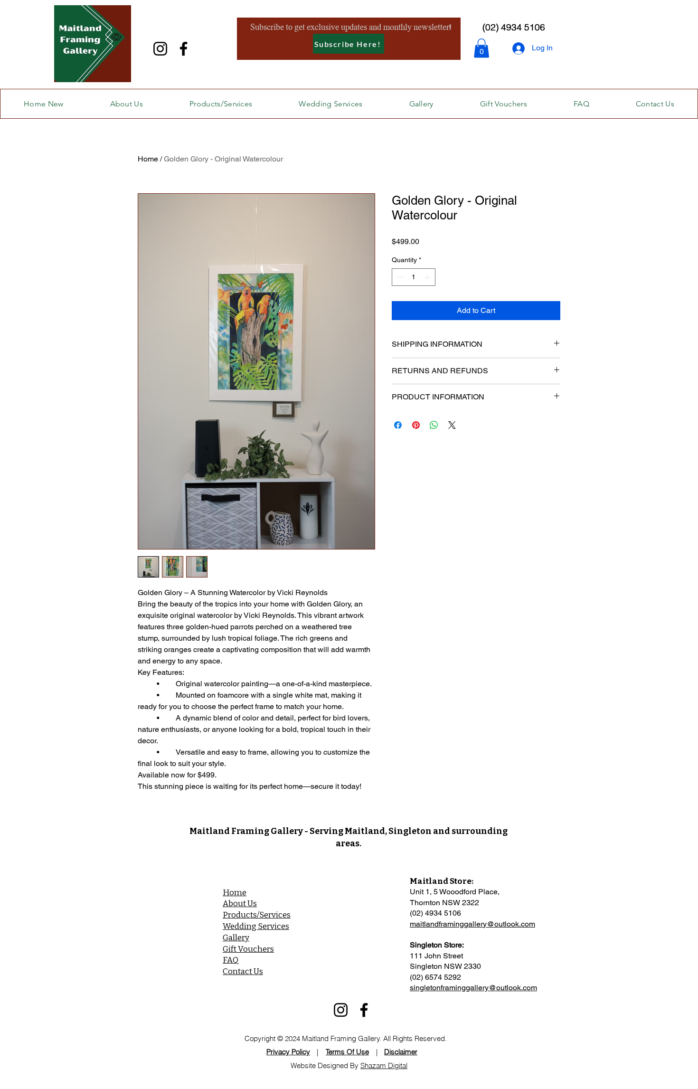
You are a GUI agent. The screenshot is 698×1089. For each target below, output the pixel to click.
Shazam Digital (383, 1065)
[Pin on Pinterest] (416, 425)
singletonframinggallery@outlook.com (473, 987)
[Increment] (428, 277)
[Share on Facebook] (398, 425)
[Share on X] (452, 425)
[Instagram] (160, 48)
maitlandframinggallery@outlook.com (472, 923)
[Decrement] (399, 277)
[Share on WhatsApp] (434, 425)
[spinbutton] (413, 277)
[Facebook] (183, 48)
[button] (481, 48)
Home (148, 158)
